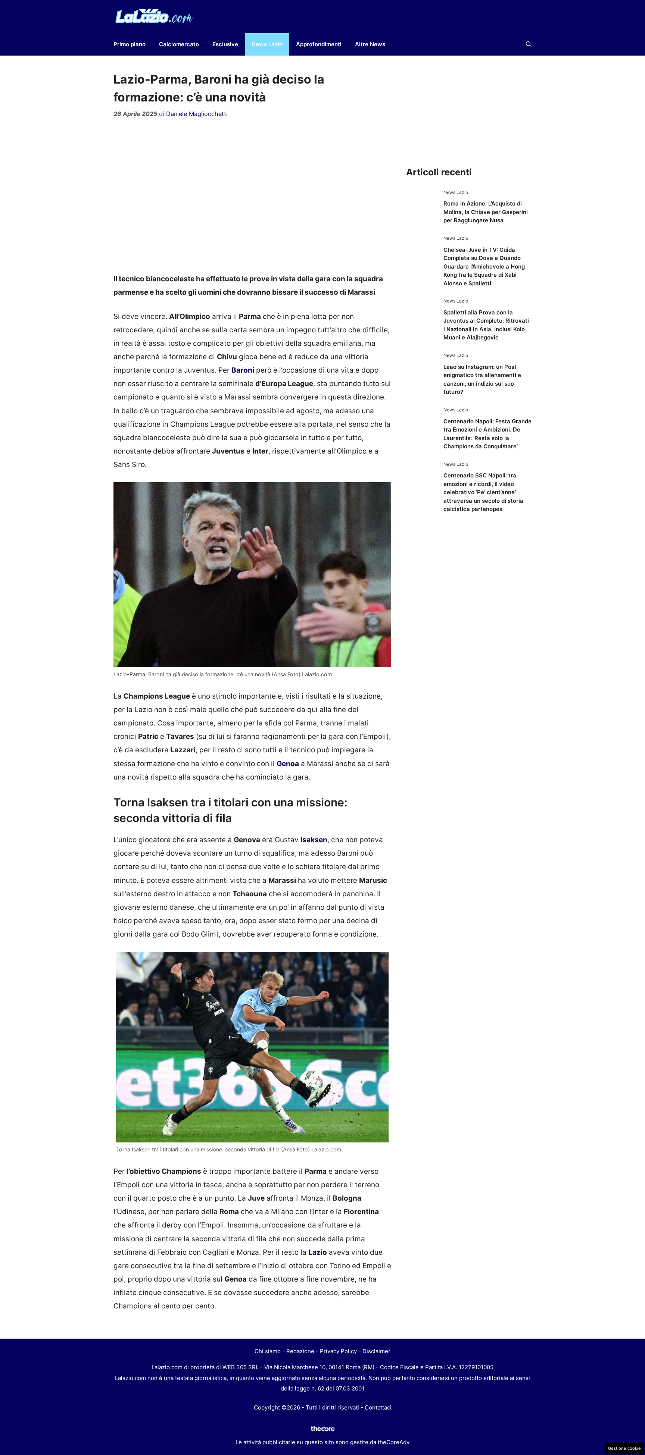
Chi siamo (268, 1351)
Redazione (300, 1351)
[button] (528, 44)
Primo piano (129, 44)
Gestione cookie (624, 1448)
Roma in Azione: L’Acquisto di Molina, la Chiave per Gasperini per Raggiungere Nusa (485, 212)
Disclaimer (376, 1351)
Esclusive (225, 44)
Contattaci (378, 1407)
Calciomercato (179, 44)
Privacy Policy (338, 1351)
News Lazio (267, 44)
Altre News (370, 44)
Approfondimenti (319, 44)
